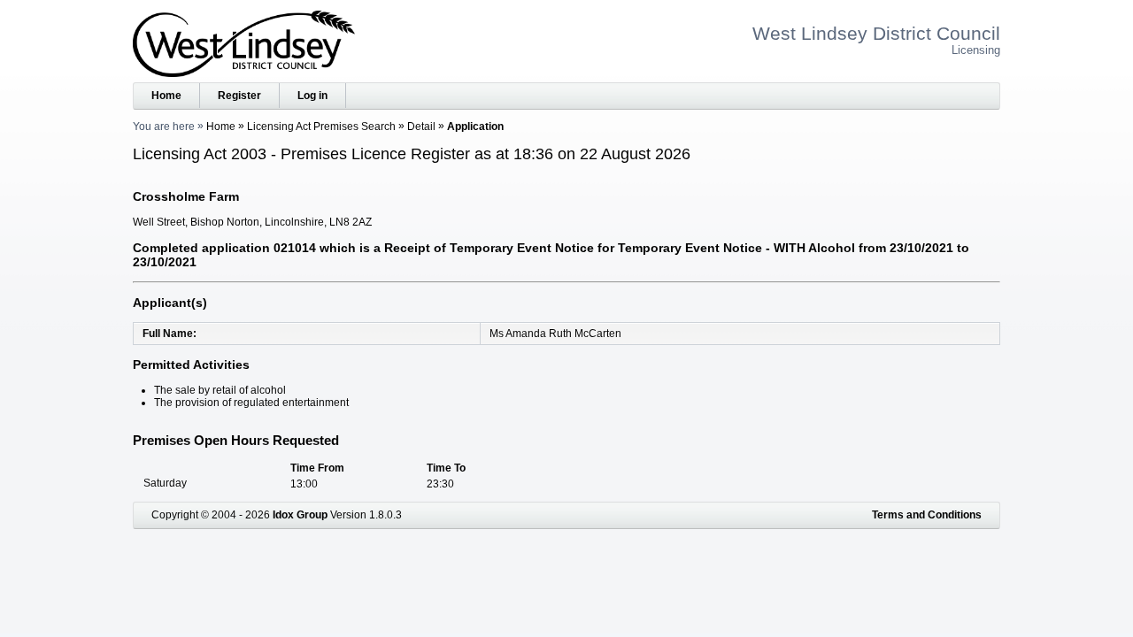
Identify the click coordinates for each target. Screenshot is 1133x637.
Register (239, 95)
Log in (312, 95)
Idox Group (300, 515)
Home (166, 95)
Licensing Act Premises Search (321, 126)
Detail (421, 126)
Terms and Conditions (927, 515)
